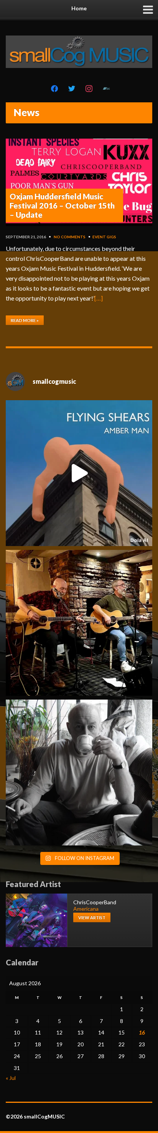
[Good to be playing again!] (79, 623)
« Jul (11, 1078)
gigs (111, 236)
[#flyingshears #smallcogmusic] (79, 473)
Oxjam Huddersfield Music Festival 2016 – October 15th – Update (62, 205)
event (99, 236)
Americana (86, 908)
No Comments (70, 236)
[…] (98, 298)
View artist (91, 917)
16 (142, 1032)
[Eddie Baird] (79, 772)
